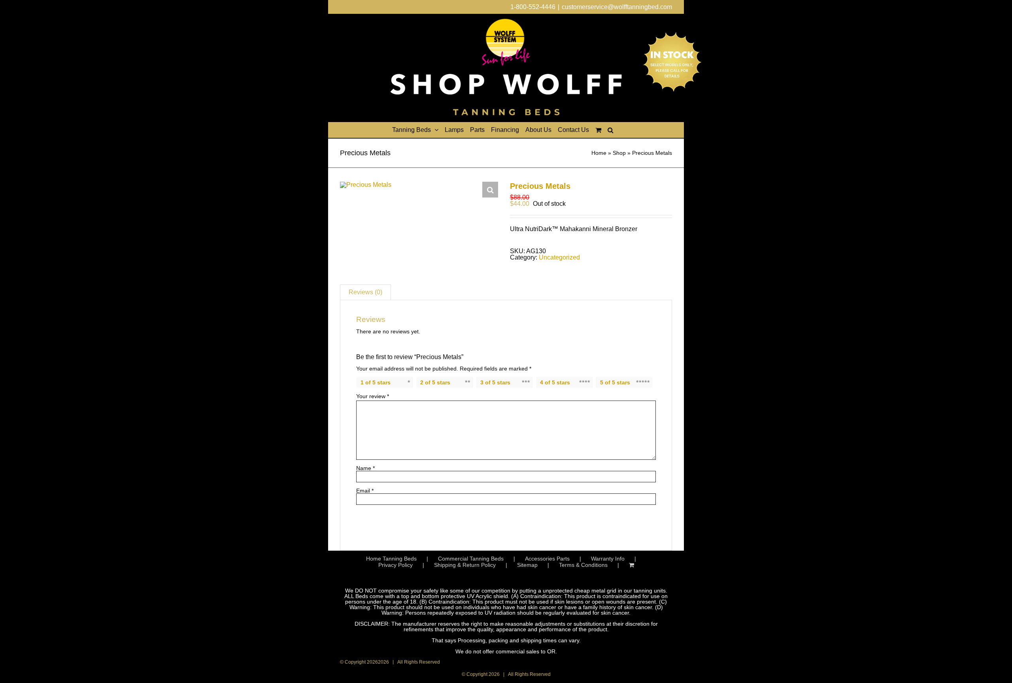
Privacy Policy (395, 565)
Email (365, 490)
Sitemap (527, 565)
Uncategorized (559, 257)
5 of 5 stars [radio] (615, 382)
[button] (611, 130)
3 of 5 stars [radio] (495, 382)
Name (365, 468)
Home (598, 153)
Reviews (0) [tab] (365, 292)
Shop (619, 153)
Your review (372, 396)
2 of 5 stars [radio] (435, 382)
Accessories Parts (547, 558)
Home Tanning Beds (391, 558)
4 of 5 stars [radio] (555, 382)
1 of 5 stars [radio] (376, 382)
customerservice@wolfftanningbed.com (617, 7)
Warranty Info (608, 558)
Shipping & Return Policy (465, 565)
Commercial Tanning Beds (471, 558)
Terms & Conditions (583, 565)
